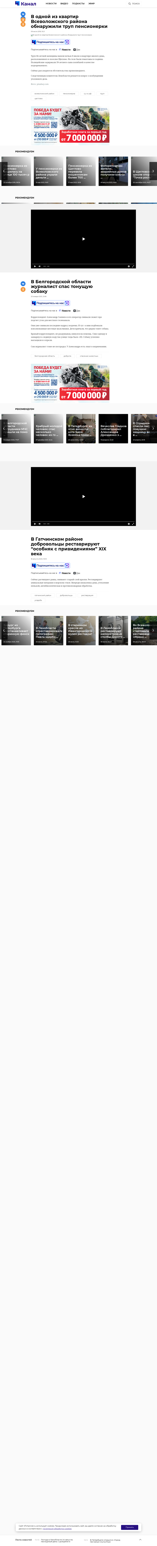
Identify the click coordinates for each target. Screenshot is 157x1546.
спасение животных (89, 356)
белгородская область (45, 356)
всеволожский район (44, 94)
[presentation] (4, 171)
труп (102, 94)
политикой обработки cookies (57, 1529)
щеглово (39, 98)
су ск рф (87, 94)
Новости (51, 3)
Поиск (136, 4)
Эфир (91, 3)
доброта (67, 356)
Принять (130, 1527)
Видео (64, 3)
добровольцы (66, 595)
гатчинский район (43, 595)
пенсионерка (69, 94)
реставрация (87, 595)
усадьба (38, 600)
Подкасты (78, 3)
